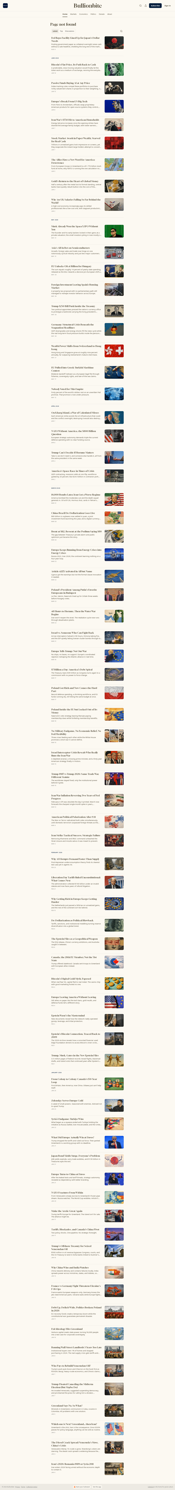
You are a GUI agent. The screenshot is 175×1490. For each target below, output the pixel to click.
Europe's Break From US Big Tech (69, 101)
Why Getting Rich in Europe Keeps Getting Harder (74, 900)
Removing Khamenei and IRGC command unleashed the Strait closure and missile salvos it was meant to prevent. (74, 839)
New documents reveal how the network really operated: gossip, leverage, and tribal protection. (74, 1020)
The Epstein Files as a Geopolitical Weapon (74, 938)
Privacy (17, 1487)
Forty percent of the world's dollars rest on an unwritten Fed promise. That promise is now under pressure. (76, 393)
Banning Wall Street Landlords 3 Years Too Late (76, 1347)
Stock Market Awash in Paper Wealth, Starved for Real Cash (75, 140)
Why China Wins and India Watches (70, 1267)
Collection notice (31, 1487)
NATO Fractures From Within (67, 1192)
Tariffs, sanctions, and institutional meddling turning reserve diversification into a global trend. (76, 924)
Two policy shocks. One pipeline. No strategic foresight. (74, 1232)
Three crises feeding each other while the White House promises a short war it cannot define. (73, 738)
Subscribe (155, 5)
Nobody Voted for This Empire (67, 389)
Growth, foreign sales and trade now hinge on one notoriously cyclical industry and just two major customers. (75, 252)
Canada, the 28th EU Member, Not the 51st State (74, 959)
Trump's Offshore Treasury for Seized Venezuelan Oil (71, 1247)
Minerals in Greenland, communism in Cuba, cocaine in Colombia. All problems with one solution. (74, 1410)
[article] (87, 45)
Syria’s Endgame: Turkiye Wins (67, 1119)
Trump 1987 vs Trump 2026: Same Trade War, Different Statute (75, 775)
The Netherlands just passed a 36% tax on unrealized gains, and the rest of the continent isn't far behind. (75, 906)
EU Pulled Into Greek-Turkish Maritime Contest (72, 369)
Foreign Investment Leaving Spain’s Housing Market (74, 286)
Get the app (97, 1487)
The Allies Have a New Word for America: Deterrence (73, 161)
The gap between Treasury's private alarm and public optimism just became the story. (73, 535)
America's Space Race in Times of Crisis (72, 471)
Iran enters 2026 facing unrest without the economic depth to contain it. (75, 1468)
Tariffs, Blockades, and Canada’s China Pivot (75, 1229)
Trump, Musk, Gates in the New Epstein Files (75, 1055)
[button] (65, 14)
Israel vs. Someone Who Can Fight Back (72, 632)
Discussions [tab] (69, 31)
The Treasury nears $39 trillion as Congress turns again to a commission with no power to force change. (75, 674)
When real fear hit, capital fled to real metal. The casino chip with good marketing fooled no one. (75, 983)
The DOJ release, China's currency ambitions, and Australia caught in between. (75, 943)
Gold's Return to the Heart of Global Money (74, 181)
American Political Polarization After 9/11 (73, 817)
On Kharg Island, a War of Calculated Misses (75, 412)
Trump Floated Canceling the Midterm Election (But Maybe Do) (72, 1386)
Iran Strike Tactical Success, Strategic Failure (75, 835)
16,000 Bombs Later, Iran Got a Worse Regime (75, 494)
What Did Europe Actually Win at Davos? (72, 1137)
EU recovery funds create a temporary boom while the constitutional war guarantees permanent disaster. (73, 1315)
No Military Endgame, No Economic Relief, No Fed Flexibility (76, 732)
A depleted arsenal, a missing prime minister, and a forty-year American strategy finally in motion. (76, 760)
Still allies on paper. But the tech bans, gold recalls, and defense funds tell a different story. (73, 1001)
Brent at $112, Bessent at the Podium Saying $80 (76, 531)
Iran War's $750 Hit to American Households (75, 119)
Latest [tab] (55, 31)
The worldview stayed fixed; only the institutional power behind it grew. (74, 781)
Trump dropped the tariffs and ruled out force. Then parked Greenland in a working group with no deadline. (75, 1141)
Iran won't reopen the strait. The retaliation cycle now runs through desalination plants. (75, 618)
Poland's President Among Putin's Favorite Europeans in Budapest (74, 591)
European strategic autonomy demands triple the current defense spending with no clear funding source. (74, 438)
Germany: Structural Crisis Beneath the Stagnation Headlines (72, 326)
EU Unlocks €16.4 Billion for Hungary (71, 266)
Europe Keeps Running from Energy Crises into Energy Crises (76, 551)
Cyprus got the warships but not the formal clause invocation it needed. (76, 575)
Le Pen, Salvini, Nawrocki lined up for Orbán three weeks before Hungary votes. (74, 597)
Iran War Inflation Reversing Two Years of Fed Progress (75, 797)
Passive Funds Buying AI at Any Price (70, 83)
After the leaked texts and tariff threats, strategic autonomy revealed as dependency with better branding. (75, 1178)
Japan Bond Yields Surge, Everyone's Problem (75, 1155)
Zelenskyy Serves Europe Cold (67, 1100)
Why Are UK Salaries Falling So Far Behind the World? (76, 201)
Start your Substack (83, 1487)
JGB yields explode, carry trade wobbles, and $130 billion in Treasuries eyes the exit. (75, 1160)
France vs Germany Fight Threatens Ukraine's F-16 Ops (76, 1287)
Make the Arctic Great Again (66, 1211)
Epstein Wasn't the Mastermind (68, 1015)
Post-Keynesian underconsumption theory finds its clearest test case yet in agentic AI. (75, 863)
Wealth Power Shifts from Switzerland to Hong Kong (76, 347)
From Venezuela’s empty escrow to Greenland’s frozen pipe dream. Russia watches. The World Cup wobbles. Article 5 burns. (75, 1197)
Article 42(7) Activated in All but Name (71, 571)
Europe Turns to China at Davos (68, 1174)
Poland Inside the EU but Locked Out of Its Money (74, 711)
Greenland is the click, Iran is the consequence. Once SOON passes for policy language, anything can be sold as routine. (75, 1428)
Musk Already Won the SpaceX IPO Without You (74, 228)
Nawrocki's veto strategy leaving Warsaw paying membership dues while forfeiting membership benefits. (74, 717)
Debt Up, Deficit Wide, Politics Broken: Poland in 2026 (76, 1309)
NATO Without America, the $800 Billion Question (73, 433)
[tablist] (63, 31)
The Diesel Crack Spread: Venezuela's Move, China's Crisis (74, 1444)
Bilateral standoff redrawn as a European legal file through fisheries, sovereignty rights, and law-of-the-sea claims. (75, 375)
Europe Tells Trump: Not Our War (69, 651)
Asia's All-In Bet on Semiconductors (70, 247)
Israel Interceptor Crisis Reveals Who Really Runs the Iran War (74, 754)
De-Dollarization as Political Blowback (72, 920)
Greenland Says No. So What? (66, 1405)
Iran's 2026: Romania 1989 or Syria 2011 (72, 1464)
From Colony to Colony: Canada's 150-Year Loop (74, 1080)
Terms (23, 1487)
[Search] (140, 5)
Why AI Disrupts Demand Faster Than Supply (75, 859)
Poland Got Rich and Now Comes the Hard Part (74, 689)
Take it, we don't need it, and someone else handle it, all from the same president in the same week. (76, 457)
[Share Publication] (145, 5)
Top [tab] (61, 31)
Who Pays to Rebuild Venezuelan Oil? (71, 1365)
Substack (151, 1487)
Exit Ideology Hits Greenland (66, 1329)
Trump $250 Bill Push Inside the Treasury (73, 306)
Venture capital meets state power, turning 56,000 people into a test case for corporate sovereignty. (74, 1333)
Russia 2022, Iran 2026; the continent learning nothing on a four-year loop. (75, 557)
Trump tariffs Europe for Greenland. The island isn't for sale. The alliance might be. (75, 1215)
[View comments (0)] (69, 52)
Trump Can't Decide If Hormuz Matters (72, 452)
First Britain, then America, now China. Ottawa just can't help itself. (76, 1086)
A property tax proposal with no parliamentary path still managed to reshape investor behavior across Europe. (74, 292)
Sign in (168, 5)
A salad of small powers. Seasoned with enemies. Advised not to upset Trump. (76, 1105)
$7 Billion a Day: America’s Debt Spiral (71, 669)
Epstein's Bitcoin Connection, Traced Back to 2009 (75, 1035)
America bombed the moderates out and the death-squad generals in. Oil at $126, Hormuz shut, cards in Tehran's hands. (74, 499)
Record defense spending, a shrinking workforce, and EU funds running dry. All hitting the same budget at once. (74, 695)
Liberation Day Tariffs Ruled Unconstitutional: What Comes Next (76, 879)
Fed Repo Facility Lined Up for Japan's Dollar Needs (75, 39)
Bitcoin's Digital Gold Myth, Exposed (71, 978)
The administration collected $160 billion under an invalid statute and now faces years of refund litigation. (75, 885)
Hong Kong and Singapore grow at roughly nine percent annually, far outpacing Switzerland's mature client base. (74, 353)
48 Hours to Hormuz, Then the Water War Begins (73, 613)
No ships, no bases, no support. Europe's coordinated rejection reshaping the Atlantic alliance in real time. (73, 655)
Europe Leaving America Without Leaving (73, 997)
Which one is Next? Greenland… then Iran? (74, 1424)
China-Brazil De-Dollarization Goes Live (73, 513)
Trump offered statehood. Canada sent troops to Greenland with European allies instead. (75, 964)
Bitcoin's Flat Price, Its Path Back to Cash (73, 64)
